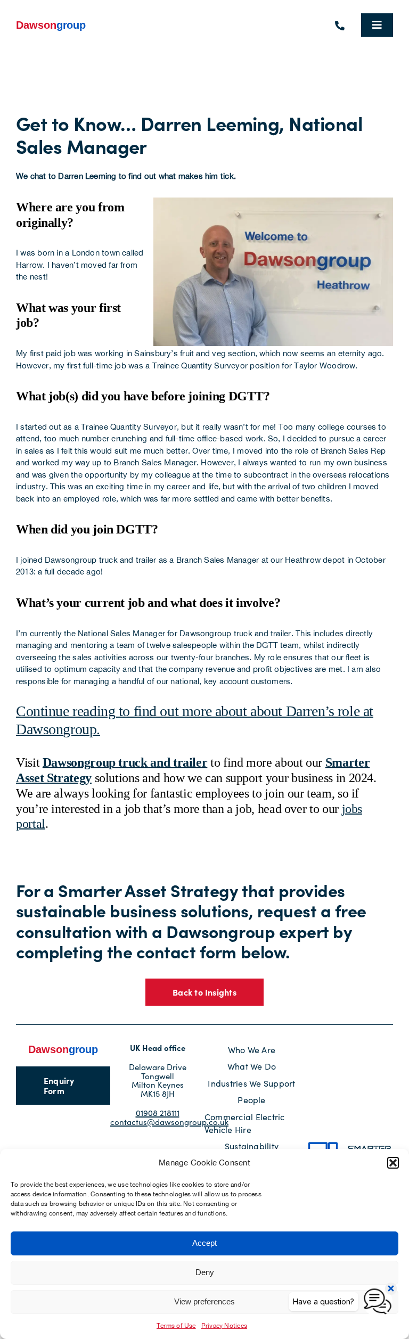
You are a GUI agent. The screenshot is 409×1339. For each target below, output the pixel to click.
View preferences (204, 1301)
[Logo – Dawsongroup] (51, 23)
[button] (393, 1162)
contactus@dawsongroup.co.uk (169, 1121)
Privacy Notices (224, 1325)
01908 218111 (157, 1112)
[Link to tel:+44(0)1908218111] (340, 25)
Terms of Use (176, 1325)
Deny (204, 1272)
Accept (204, 1242)
